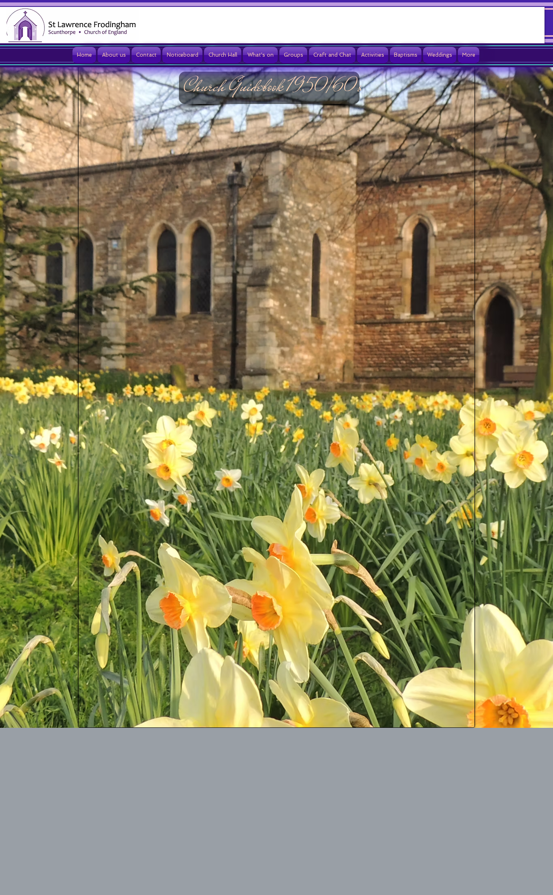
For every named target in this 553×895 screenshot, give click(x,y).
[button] (114, 55)
